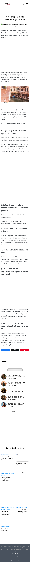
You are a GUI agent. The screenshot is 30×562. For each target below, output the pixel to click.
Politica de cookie (12, 559)
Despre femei (18, 559)
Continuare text (15, 553)
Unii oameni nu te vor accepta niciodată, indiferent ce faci (6, 513)
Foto (15, 26)
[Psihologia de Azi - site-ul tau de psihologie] (6, 4)
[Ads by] (6, 103)
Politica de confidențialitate (5, 559)
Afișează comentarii (15, 370)
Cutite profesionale (24, 559)
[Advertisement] (15, 56)
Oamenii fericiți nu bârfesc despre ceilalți (7, 529)
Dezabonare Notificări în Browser (17, 560)
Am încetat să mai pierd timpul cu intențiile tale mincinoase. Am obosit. (21, 511)
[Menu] (27, 4)
